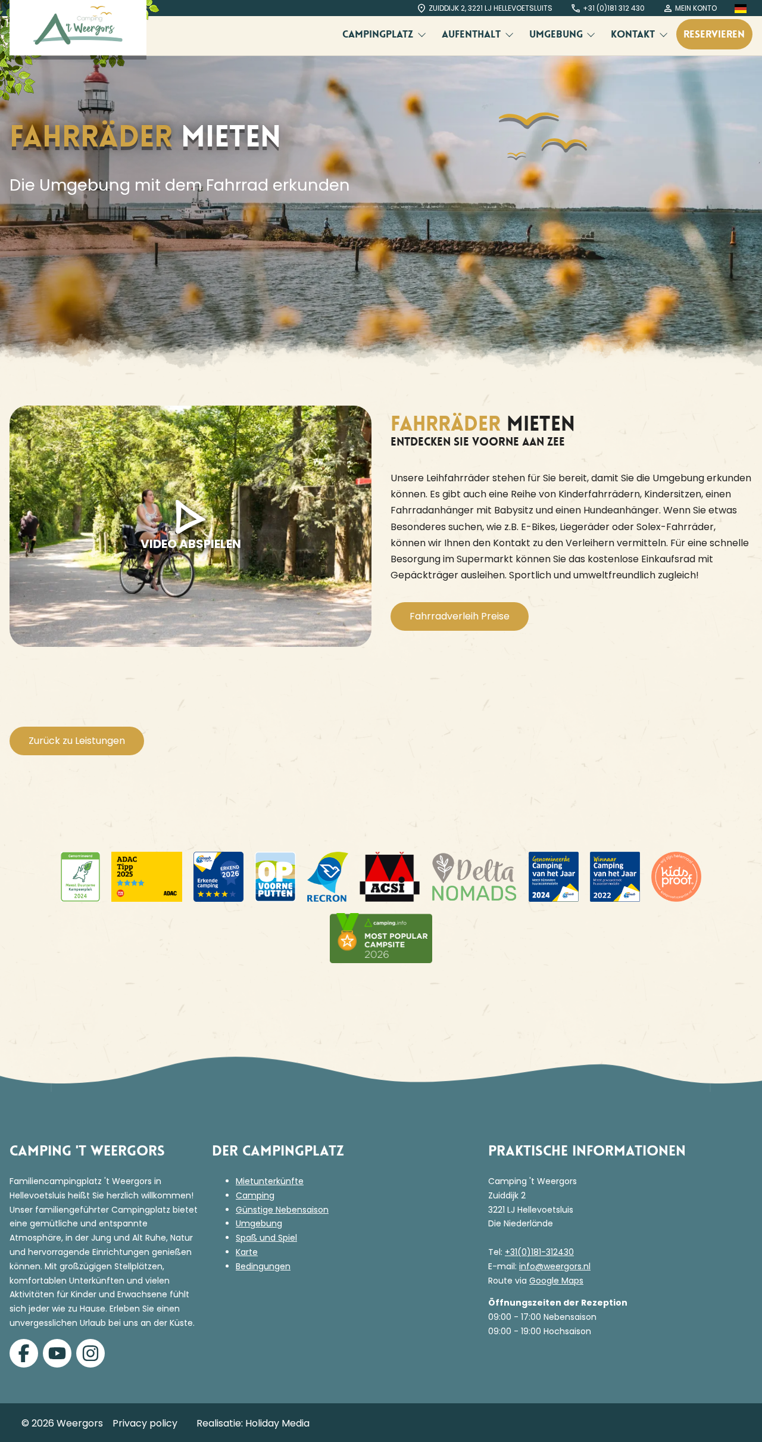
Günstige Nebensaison (282, 1210)
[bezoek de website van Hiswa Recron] (327, 877)
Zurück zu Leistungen (77, 741)
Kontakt (634, 34)
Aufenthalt (473, 34)
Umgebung (557, 34)
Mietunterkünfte (270, 1181)
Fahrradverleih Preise (460, 616)
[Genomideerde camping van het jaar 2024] (554, 877)
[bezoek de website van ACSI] (390, 877)
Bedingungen (263, 1266)
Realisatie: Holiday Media (253, 1423)
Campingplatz (379, 34)
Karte (247, 1252)
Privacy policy (145, 1423)
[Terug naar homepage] (78, 27)
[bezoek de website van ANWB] (218, 877)
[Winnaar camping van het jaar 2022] (615, 877)
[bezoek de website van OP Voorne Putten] (275, 877)
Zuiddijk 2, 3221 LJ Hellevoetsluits (490, 8)
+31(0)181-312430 (539, 1252)
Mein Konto (696, 8)
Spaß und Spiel (266, 1238)
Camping (255, 1195)
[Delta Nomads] (474, 877)
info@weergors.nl (555, 1266)
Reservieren (714, 34)
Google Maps (556, 1281)
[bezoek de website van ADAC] (80, 877)
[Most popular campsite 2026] (381, 938)
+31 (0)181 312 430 (614, 8)
